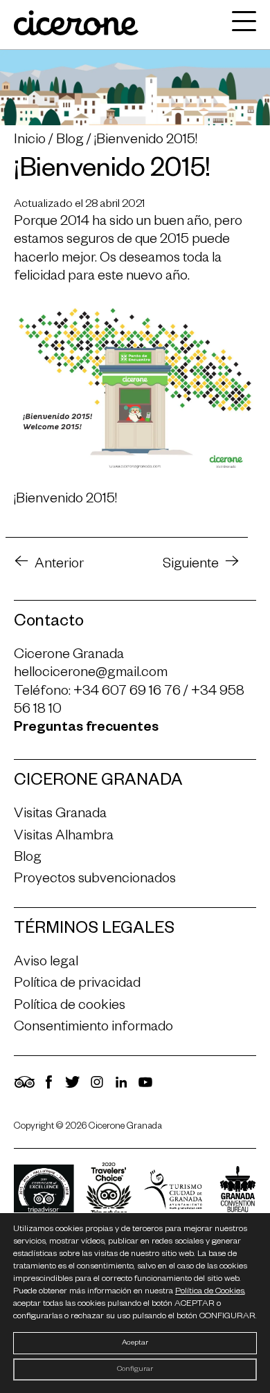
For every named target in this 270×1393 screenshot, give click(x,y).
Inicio (30, 141)
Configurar (135, 1369)
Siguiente (191, 565)
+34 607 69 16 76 (127, 692)
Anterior (59, 565)
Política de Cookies (209, 1292)
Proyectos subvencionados (95, 880)
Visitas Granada (60, 815)
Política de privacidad (77, 984)
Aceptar (135, 1343)
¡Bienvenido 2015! (145, 141)
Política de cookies (69, 1006)
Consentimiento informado (93, 1028)
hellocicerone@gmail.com (91, 674)
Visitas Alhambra (64, 837)
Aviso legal (46, 963)
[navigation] (240, 24)
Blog (70, 141)
